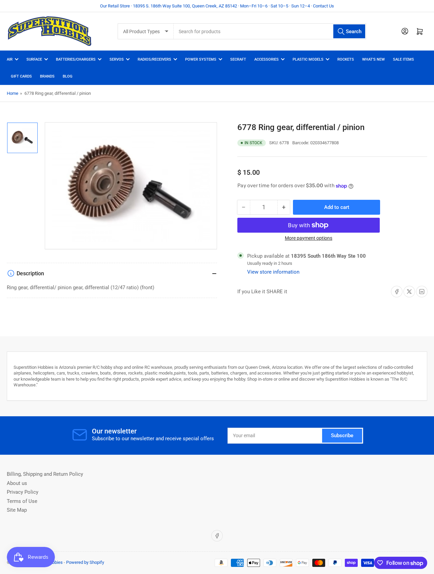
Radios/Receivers (154, 59)
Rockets (345, 59)
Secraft (238, 59)
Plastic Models (308, 59)
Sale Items (403, 59)
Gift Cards (21, 76)
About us (17, 483)
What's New (373, 59)
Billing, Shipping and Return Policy (45, 474)
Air (10, 59)
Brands (47, 76)
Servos (117, 59)
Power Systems (200, 59)
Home (12, 93)
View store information (273, 272)
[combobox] (270, 31)
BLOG (68, 76)
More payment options (308, 238)
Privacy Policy (22, 492)
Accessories (266, 59)
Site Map (17, 510)
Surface (34, 59)
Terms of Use (22, 501)
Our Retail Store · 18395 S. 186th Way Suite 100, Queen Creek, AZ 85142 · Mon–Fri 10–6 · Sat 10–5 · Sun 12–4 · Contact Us (217, 5)
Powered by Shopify (85, 562)
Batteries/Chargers (76, 59)
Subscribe (342, 435)
